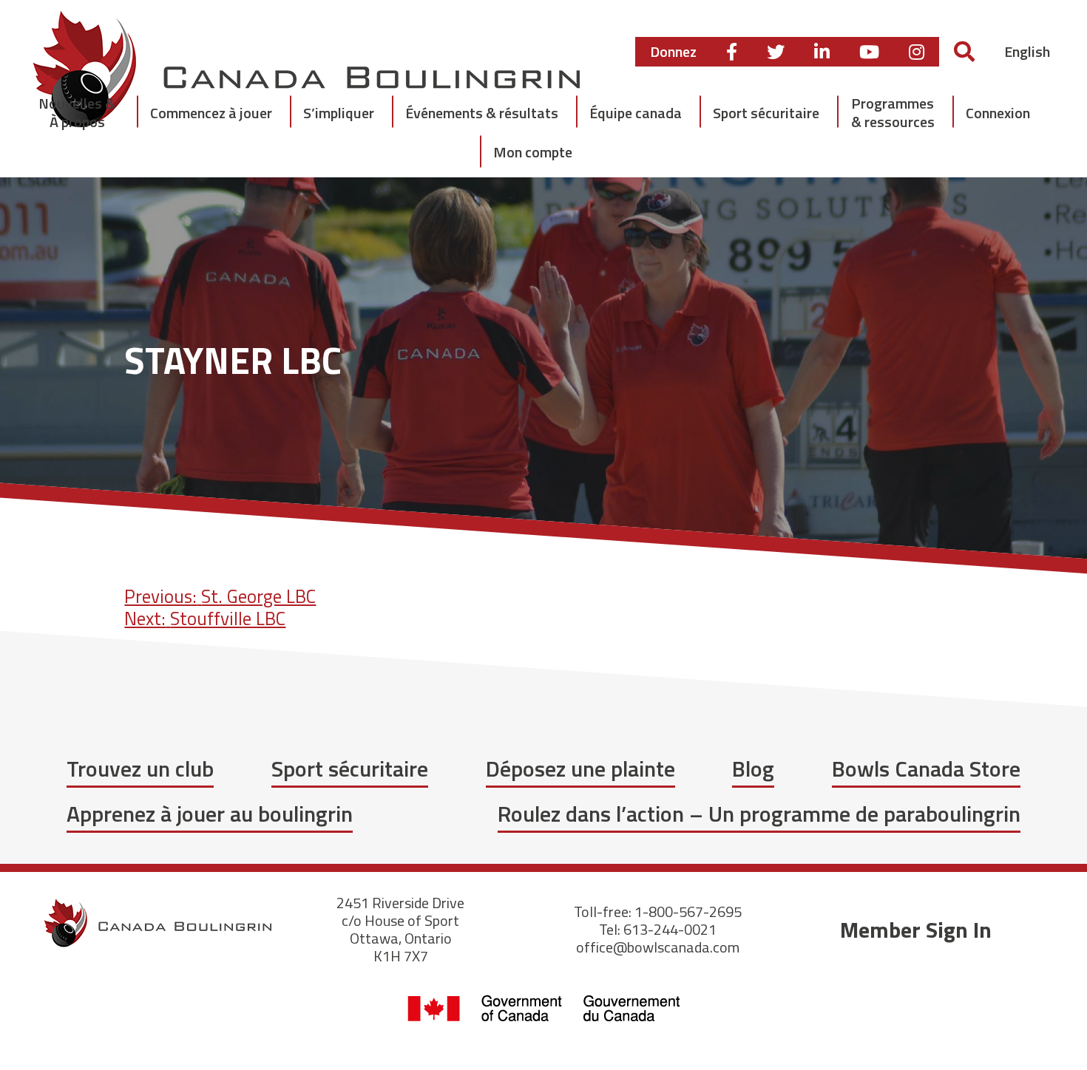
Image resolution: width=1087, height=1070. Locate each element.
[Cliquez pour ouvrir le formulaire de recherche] (964, 51)
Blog (753, 769)
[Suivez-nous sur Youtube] (869, 51)
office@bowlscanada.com (657, 947)
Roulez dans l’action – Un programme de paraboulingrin (759, 814)
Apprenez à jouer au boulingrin (210, 814)
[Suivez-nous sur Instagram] (916, 51)
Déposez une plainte (580, 769)
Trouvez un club (140, 769)
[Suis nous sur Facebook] (731, 51)
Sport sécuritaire (349, 769)
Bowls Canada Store (926, 769)
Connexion (998, 112)
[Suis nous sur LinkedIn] (822, 51)
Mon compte (532, 151)
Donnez (673, 51)
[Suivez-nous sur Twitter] (776, 51)
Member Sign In (916, 930)
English (1027, 51)
